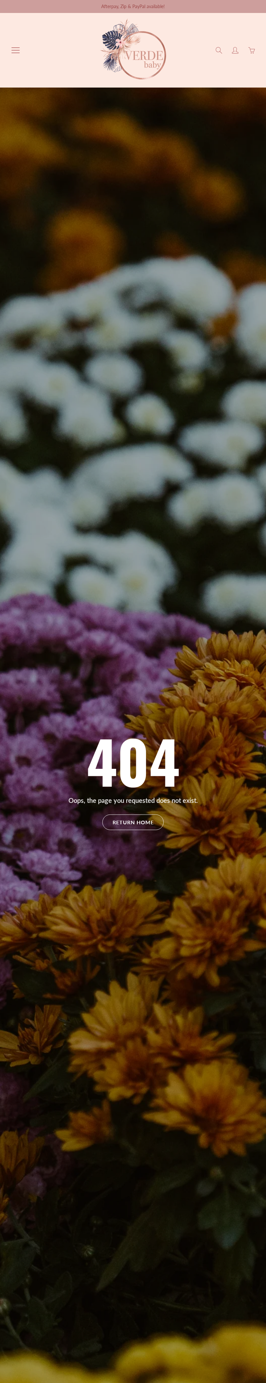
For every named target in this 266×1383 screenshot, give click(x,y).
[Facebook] (172, 150)
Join (211, 129)
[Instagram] (186, 150)
